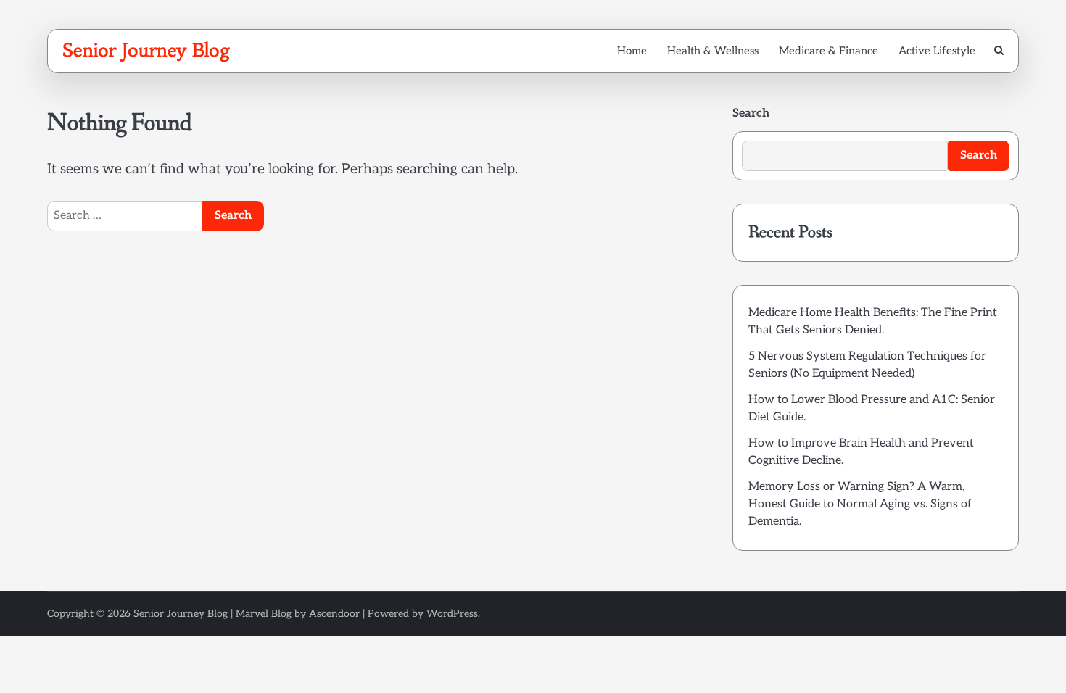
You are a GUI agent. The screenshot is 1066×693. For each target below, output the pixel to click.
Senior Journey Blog (146, 50)
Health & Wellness (713, 50)
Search (750, 113)
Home (632, 50)
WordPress (452, 613)
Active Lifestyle (936, 50)
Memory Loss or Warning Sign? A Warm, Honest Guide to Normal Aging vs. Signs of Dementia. (860, 504)
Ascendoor (334, 613)
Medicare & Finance (828, 50)
